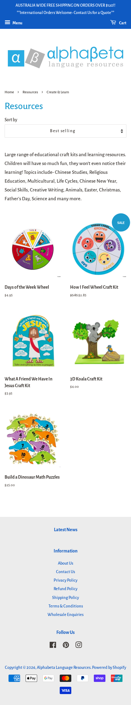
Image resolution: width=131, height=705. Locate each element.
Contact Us (65, 571)
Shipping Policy (65, 597)
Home (9, 92)
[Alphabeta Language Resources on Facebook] (52, 646)
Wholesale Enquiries (65, 614)
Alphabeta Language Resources (63, 667)
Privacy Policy (65, 580)
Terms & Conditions (65, 606)
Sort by (11, 120)
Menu (17, 23)
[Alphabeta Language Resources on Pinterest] (65, 646)
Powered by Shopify (109, 667)
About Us (65, 563)
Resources (30, 92)
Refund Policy (65, 588)
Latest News (65, 529)
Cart (122, 23)
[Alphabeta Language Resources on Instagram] (78, 646)
